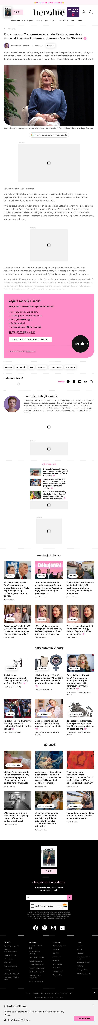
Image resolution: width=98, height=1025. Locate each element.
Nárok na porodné (10, 955)
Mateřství (56, 953)
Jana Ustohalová (40, 597)
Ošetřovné (7, 962)
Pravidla (35, 993)
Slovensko (42, 668)
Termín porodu (9, 970)
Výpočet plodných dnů (11, 946)
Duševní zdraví (44, 714)
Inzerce (79, 946)
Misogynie (42, 367)
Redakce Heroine (9, 599)
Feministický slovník (83, 973)
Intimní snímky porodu (36, 957)
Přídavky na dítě (9, 959)
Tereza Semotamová (10, 824)
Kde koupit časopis (83, 962)
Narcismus (56, 949)
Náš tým (80, 949)
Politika (50, 45)
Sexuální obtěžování (59, 946)
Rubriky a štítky (82, 970)
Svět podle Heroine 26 (73, 11)
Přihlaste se (30, 351)
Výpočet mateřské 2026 (12, 973)
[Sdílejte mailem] (85, 381)
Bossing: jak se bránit (36, 981)
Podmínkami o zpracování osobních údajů (56, 916)
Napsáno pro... (75, 806)
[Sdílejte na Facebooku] (68, 381)
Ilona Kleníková (9, 638)
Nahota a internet (45, 806)
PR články (80, 966)
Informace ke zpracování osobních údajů (54, 993)
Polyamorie (56, 968)
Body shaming (57, 964)
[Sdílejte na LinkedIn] (79, 381)
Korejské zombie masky (37, 968)
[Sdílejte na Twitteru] (74, 381)
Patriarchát (21, 367)
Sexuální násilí (76, 714)
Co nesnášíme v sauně (36, 964)
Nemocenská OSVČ (10, 966)
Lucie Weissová (72, 822)
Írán (31, 367)
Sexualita (56, 960)
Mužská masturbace (35, 961)
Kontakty (80, 953)
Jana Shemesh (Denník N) (41, 396)
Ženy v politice (58, 975)
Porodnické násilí (14, 765)
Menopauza (70, 367)
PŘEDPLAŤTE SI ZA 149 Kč (22, 332)
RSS (71, 993)
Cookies (27, 993)
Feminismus (11, 668)
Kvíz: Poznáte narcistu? (36, 972)
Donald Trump (55, 367)
